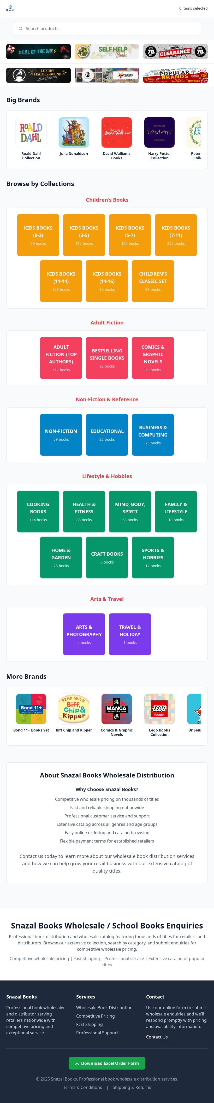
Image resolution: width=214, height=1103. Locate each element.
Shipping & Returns (132, 1087)
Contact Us (157, 1037)
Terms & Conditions (82, 1087)
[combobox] (107, 28)
